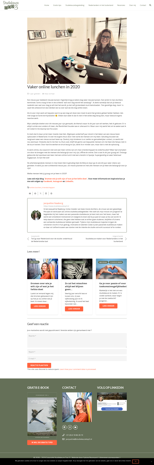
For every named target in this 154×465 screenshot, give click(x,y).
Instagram (57, 181)
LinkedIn (69, 181)
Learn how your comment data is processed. (78, 369)
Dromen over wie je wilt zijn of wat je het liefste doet (42, 286)
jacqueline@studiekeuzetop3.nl (79, 439)
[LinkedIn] (64, 427)
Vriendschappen (48, 187)
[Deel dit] (35, 193)
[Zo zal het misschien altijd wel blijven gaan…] (77, 260)
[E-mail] (30, 193)
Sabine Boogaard (90, 457)
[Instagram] (70, 427)
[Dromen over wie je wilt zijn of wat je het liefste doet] (42, 260)
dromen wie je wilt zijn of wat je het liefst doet (66, 179)
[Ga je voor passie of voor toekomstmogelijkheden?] (111, 260)
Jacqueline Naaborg (53, 203)
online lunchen (35, 187)
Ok (136, 461)
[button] (150, 5)
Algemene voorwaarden (109, 457)
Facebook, (47, 181)
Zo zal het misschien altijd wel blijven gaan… (76, 286)
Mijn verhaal (49, 94)
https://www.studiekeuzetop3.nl (56, 206)
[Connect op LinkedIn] (112, 401)
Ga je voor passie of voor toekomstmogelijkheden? (113, 285)
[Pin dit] (51, 193)
